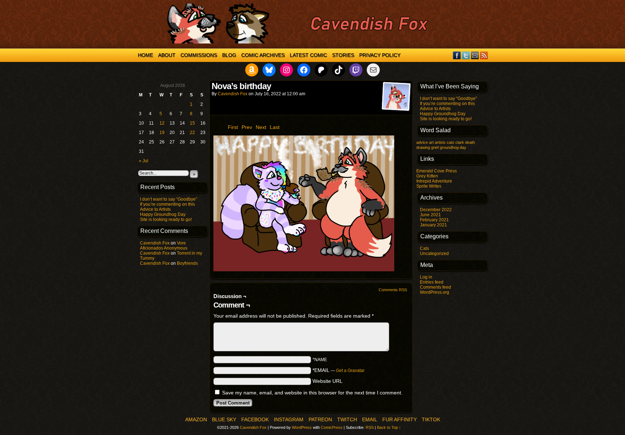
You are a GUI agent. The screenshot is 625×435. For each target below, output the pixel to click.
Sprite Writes (428, 186)
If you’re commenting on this (167, 204)
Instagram (288, 419)
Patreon (320, 419)
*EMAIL (338, 370)
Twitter (466, 55)
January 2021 (433, 224)
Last (275, 127)
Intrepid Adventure (434, 181)
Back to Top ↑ (389, 427)
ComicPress (332, 427)
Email (475, 55)
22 (192, 132)
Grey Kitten (427, 176)
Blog (229, 55)
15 (192, 123)
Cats (424, 248)
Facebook (457, 55)
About (166, 55)
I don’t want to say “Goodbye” (168, 199)
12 (162, 123)
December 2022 (436, 209)
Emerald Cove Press (436, 170)
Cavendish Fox (155, 243)
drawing (423, 147)
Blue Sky (224, 419)
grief (435, 147)
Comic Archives (263, 55)
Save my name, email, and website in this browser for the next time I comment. (312, 393)
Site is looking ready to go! (166, 219)
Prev (247, 127)
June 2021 (430, 214)
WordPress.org (434, 292)
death (470, 142)
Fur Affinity (399, 419)
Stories (343, 55)
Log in (426, 277)
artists (440, 142)
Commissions (198, 55)
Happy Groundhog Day (163, 214)
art (431, 142)
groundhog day (453, 147)
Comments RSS (393, 290)
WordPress (302, 427)
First (233, 127)
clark (459, 142)
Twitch (347, 419)
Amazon (196, 419)
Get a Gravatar (350, 370)
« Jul (143, 160)
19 (162, 132)
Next (261, 127)
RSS (484, 55)
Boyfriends (187, 263)
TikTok (431, 419)
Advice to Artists (155, 209)
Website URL (327, 381)
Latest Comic (308, 55)
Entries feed (431, 282)
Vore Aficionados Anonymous (163, 245)
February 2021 (434, 219)
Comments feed (435, 287)
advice (422, 142)
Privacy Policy (379, 55)
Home (145, 55)
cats (450, 142)
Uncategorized (434, 253)
